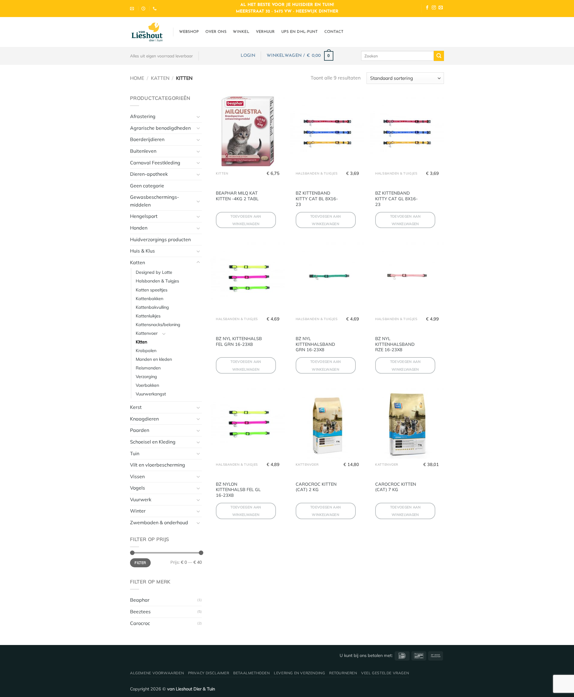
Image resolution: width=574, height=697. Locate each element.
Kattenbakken (149, 298)
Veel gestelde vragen (385, 673)
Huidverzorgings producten (160, 239)
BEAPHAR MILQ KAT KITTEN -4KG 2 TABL (237, 195)
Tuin (134, 453)
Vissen (137, 476)
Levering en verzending (299, 673)
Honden (138, 228)
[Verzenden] (439, 56)
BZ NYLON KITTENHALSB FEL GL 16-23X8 (238, 490)
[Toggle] (198, 116)
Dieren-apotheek (149, 174)
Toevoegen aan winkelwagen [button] (245, 220)
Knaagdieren (144, 419)
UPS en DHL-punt (299, 32)
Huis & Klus (142, 251)
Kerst (136, 407)
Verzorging (146, 376)
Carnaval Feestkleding (155, 163)
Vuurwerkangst (151, 394)
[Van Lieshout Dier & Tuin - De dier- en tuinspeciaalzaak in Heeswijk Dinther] (147, 32)
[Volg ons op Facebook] (427, 8)
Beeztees (140, 612)
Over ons (215, 32)
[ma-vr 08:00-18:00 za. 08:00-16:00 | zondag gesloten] (144, 9)
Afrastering (142, 116)
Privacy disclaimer (208, 673)
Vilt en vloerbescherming (157, 465)
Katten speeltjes (151, 290)
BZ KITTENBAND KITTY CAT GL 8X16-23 (396, 198)
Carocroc (140, 623)
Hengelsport (144, 216)
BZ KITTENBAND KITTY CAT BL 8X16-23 (317, 198)
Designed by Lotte (154, 272)
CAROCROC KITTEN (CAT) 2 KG (316, 487)
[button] (248, 55)
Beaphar (139, 600)
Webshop (189, 32)
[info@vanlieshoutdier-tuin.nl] (132, 9)
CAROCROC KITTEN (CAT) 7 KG (395, 487)
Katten (160, 78)
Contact (334, 32)
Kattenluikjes (148, 316)
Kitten (141, 342)
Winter (138, 511)
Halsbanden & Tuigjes (157, 281)
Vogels (137, 488)
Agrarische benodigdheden (160, 128)
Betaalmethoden (251, 673)
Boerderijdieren (147, 139)
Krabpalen (146, 350)
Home (137, 78)
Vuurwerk (140, 499)
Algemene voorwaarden (157, 673)
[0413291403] (155, 9)
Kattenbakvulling (152, 307)
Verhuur (265, 32)
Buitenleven (143, 151)
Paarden (139, 430)
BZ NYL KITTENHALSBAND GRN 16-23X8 (315, 344)
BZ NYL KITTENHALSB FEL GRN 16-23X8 (239, 341)
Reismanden (148, 368)
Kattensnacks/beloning (158, 324)
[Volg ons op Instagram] (434, 8)
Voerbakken (147, 385)
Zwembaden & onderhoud (159, 522)
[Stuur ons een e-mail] (441, 8)
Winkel (241, 32)
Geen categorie (147, 186)
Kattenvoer (147, 333)
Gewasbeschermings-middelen (154, 201)
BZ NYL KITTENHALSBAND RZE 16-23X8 (395, 344)
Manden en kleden (154, 359)
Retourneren (343, 673)
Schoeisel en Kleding (152, 442)
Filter (140, 562)
